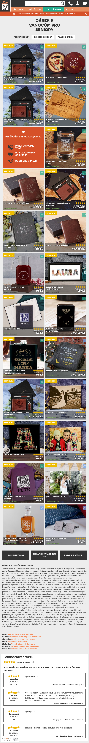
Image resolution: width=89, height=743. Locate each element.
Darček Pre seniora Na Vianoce (23, 639)
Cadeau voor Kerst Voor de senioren (25, 646)
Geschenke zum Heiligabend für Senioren (25, 637)
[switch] (15, 739)
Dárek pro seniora (43, 37)
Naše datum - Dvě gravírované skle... (69, 703)
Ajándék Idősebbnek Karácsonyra (24, 644)
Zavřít (86, 14)
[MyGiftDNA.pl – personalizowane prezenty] (5, 6)
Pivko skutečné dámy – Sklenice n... (69, 736)
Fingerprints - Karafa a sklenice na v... (68, 720)
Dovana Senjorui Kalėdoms (17, 642)
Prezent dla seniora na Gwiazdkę (20, 634)
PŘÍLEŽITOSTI (35, 9)
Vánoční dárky (65, 37)
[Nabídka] (17, 737)
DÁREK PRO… (18, 9)
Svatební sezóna (53, 9)
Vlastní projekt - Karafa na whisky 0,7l (68, 685)
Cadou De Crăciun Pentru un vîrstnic (24, 649)
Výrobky (70, 9)
